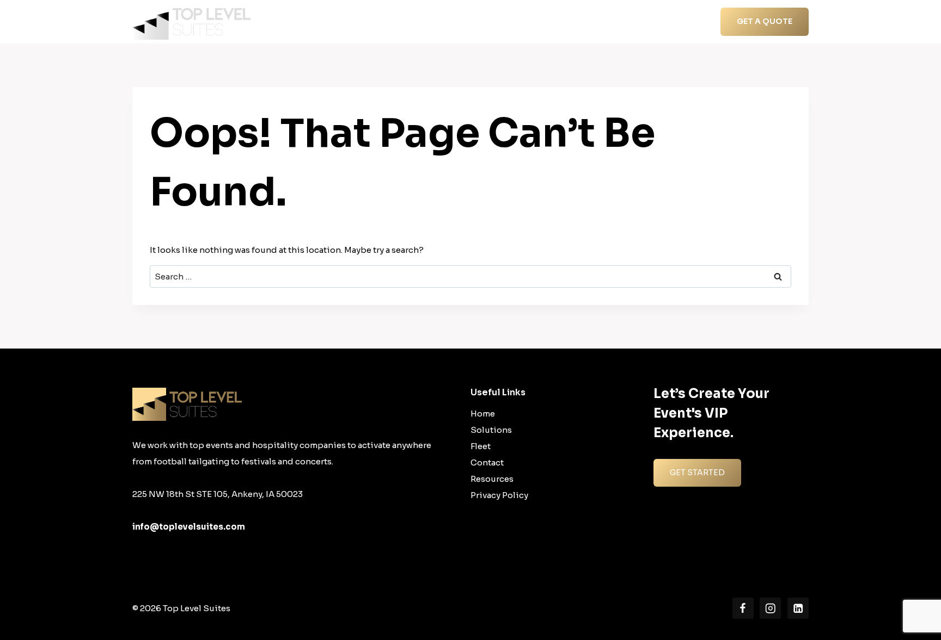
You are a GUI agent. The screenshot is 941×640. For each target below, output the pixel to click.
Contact (675, 22)
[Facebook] (743, 608)
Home (456, 22)
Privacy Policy (499, 495)
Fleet (481, 446)
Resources (623, 22)
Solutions (491, 430)
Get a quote (764, 21)
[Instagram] (770, 608)
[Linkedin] (798, 608)
